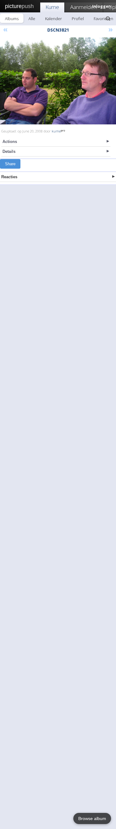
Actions (9, 141)
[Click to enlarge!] (58, 80)
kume (56, 131)
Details (8, 151)
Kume (52, 7)
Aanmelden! (83, 7)
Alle (31, 18)
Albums (12, 18)
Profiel (78, 18)
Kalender (53, 18)
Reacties (9, 177)
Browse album (92, 818)
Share (10, 164)
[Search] (108, 19)
